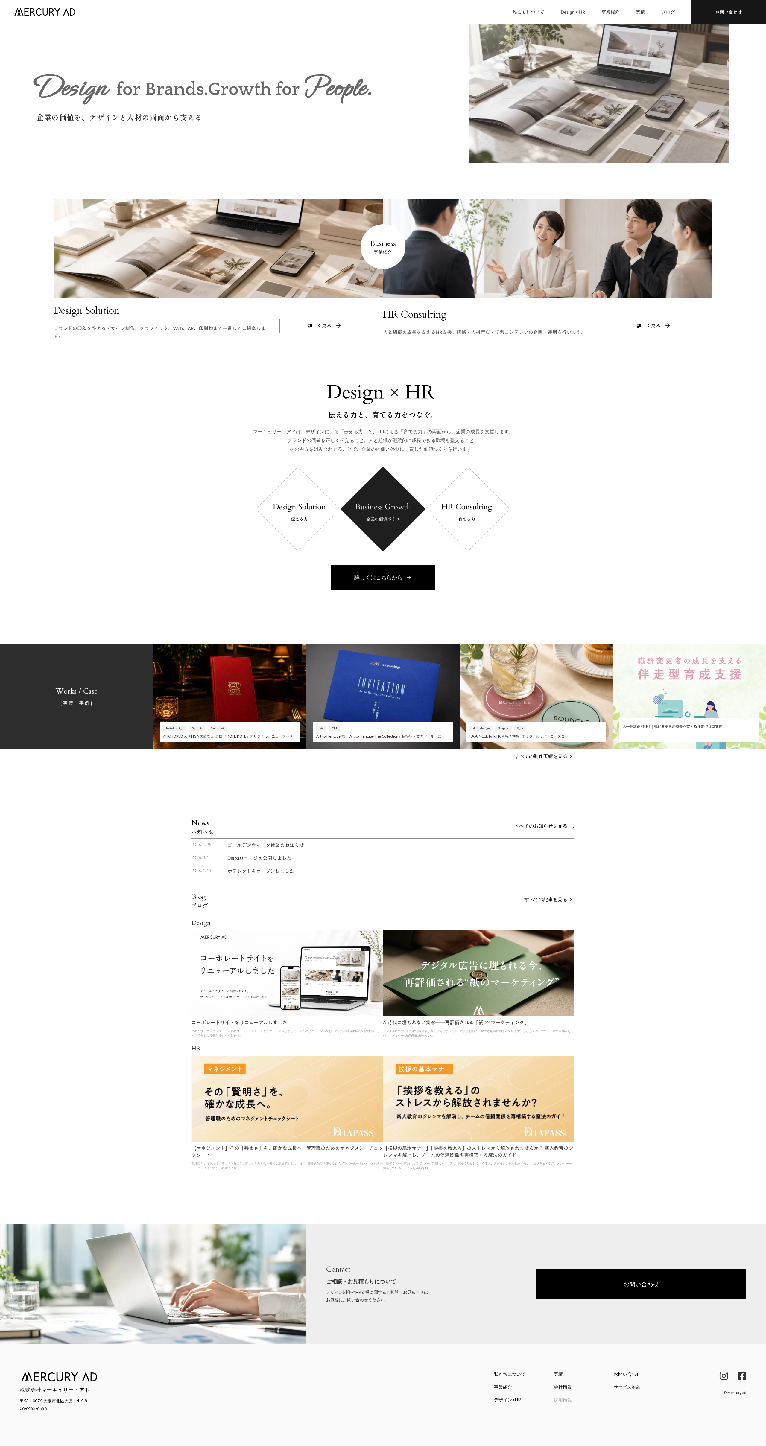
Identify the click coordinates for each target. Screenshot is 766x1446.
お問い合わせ (627, 1374)
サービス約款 (627, 1386)
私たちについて (528, 12)
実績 (640, 12)
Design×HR (573, 12)
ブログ (668, 12)
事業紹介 (610, 12)
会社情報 (563, 1386)
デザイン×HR (507, 1399)
